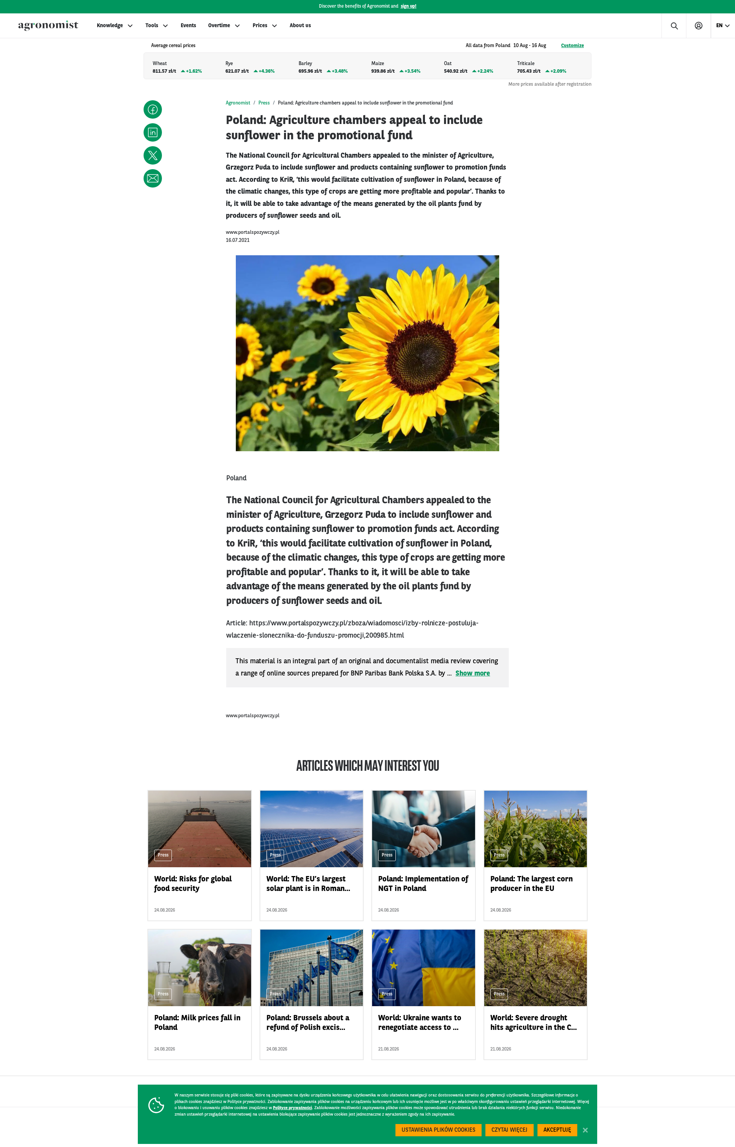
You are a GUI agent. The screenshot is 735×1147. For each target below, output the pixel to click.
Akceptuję (557, 1130)
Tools (151, 25)
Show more (473, 673)
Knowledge (110, 25)
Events (188, 25)
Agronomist (238, 103)
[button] (153, 109)
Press (264, 103)
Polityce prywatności (292, 1108)
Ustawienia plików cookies (438, 1130)
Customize (572, 45)
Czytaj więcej (510, 1130)
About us (300, 25)
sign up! (408, 6)
